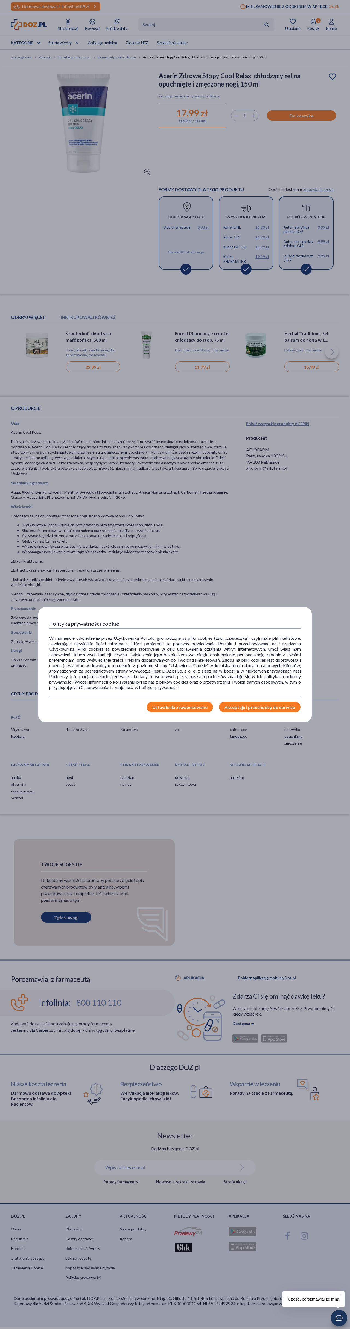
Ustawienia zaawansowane (180, 707)
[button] (339, 1318)
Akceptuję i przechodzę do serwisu (259, 707)
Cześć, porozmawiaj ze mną (313, 1299)
